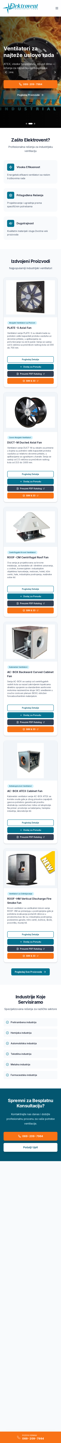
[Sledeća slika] (55, 72)
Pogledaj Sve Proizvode (28, 971)
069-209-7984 (32, 84)
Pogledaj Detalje (30, 359)
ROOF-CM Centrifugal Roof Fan (28, 557)
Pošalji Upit (30, 1147)
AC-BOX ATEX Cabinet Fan (24, 791)
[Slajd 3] (34, 123)
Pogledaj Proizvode (28, 94)
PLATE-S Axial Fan (19, 327)
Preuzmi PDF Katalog (31, 374)
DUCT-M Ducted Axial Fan (24, 442)
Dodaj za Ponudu (32, 367)
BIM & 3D (31, 381)
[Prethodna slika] (5, 72)
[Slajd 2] (30, 123)
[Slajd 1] (26, 123)
